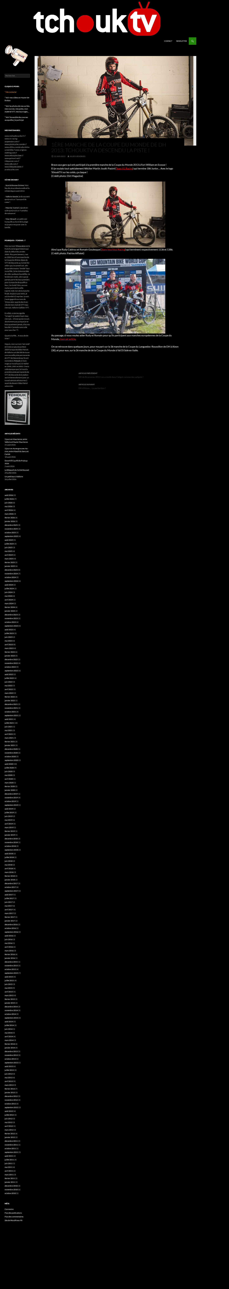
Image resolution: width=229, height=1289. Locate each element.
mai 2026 (8, 506)
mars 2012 (9, 1130)
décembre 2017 (11, 883)
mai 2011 (8, 1167)
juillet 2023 (9, 633)
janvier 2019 (10, 835)
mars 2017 (9, 913)
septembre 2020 (11, 760)
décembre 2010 (11, 1186)
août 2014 (9, 1021)
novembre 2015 (11, 965)
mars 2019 (9, 827)
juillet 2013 (9, 1070)
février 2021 (10, 741)
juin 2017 (8, 902)
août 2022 (9, 674)
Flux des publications (13, 1213)
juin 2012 (8, 1118)
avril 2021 (9, 734)
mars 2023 (9, 648)
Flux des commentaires (14, 1216)
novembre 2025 (11, 529)
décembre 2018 (11, 838)
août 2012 (9, 1111)
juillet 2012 (9, 1115)
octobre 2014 (10, 1014)
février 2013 (10, 1089)
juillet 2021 (9, 723)
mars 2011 (9, 1174)
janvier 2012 (10, 1137)
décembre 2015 (11, 962)
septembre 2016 (11, 932)
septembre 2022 (11, 670)
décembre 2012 (11, 1096)
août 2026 (9, 495)
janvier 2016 (10, 958)
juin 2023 (8, 637)
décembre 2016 (11, 924)
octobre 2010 (10, 1193)
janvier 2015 (10, 1003)
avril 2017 (9, 909)
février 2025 (10, 562)
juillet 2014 (9, 1025)
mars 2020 (9, 782)
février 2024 (10, 607)
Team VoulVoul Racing (113, 249)
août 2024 (9, 585)
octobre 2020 (10, 756)
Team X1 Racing (124, 168)
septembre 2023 (11, 626)
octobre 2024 (10, 577)
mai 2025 (8, 551)
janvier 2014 (10, 1048)
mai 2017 (8, 906)
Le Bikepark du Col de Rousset (17, 470)
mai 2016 (8, 943)
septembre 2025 (11, 536)
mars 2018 (9, 872)
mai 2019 (8, 820)
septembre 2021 (11, 715)
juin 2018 (8, 861)
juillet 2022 (9, 678)
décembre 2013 (11, 1051)
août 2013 (9, 1066)
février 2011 (10, 1178)
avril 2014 (9, 1036)
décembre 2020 (11, 749)
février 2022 (10, 697)
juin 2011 (8, 1163)
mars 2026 (9, 514)
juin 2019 (8, 816)
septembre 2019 (11, 805)
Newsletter (181, 41)
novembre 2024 (11, 573)
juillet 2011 (9, 1159)
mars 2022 (9, 693)
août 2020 (9, 764)
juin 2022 (8, 682)
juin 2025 (8, 547)
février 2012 (10, 1133)
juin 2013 (8, 1074)
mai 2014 (8, 1033)
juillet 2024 (9, 588)
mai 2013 (8, 1077)
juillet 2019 (9, 812)
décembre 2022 (11, 659)
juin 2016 (8, 939)
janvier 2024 (10, 611)
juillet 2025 (9, 544)
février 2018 (10, 876)
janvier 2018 (10, 880)
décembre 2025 (11, 525)
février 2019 (10, 831)
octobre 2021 (10, 712)
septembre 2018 (11, 850)
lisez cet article (68, 339)
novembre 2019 (11, 797)
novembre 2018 (11, 842)
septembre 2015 (11, 973)
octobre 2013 (10, 1059)
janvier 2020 (10, 790)
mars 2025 (9, 558)
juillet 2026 (9, 499)
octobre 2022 (10, 667)
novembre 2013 (11, 1055)
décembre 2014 (11, 1006)
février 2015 (10, 999)
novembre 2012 (11, 1100)
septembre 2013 (11, 1062)
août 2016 (9, 936)
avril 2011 (9, 1171)
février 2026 (10, 517)
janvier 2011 (10, 1182)
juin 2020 (8, 771)
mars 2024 (9, 603)
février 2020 (10, 786)
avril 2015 (9, 992)
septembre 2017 (11, 891)
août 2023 (9, 629)
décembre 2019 (11, 794)
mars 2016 (9, 950)
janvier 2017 (10, 921)
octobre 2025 (10, 532)
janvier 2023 (10, 656)
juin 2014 (8, 1029)
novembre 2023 (11, 618)
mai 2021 (8, 730)
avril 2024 (9, 600)
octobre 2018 (10, 846)
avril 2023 (9, 644)
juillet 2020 (9, 768)
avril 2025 (9, 555)
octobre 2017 (10, 887)
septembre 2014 (11, 1018)
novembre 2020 (11, 753)
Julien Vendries (77, 156)
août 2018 (9, 853)
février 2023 (10, 652)
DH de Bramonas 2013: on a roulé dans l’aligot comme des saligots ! (111, 375)
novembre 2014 (11, 1010)
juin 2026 (8, 502)
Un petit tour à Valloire (14, 476)
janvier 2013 (10, 1092)
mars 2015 (9, 995)
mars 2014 (9, 1040)
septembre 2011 (11, 1152)
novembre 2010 (11, 1189)
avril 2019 (9, 824)
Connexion (9, 1209)
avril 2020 (9, 779)
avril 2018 (9, 868)
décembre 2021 (11, 704)
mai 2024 (8, 596)
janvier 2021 (10, 745)
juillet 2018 (9, 857)
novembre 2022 (11, 663)
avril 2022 (9, 689)
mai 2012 (8, 1122)
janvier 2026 (10, 521)
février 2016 (10, 954)
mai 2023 (8, 641)
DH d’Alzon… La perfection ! (92, 386)
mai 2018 (8, 865)
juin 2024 (8, 592)
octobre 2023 (10, 622)
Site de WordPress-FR (13, 1220)
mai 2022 (8, 685)
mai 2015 (8, 988)
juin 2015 (8, 984)
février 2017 (10, 917)
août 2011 (9, 1156)
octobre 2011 (10, 1148)
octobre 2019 (10, 801)
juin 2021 (8, 726)
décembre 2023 (11, 614)
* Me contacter (11, 92)
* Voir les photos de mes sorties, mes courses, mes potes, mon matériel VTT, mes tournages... (17, 109)
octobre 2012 (10, 1104)
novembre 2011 (11, 1145)
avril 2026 (9, 510)
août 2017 (9, 894)
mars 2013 (9, 1085)
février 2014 (10, 1044)
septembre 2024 (11, 581)
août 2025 (9, 540)
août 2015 (9, 977)
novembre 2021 (11, 708)
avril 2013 (9, 1081)
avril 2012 (9, 1126)
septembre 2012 (11, 1107)
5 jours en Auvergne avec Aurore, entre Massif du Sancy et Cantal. (17, 451)
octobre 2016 (10, 928)
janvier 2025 (10, 566)
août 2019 (9, 809)
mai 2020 (8, 775)
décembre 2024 (11, 570)
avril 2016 (9, 947)
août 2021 (9, 719)
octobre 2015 (10, 969)
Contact (168, 41)
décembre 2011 (11, 1141)
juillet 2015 (9, 980)
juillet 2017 (9, 898)
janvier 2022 (10, 700)
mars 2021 (9, 738)
